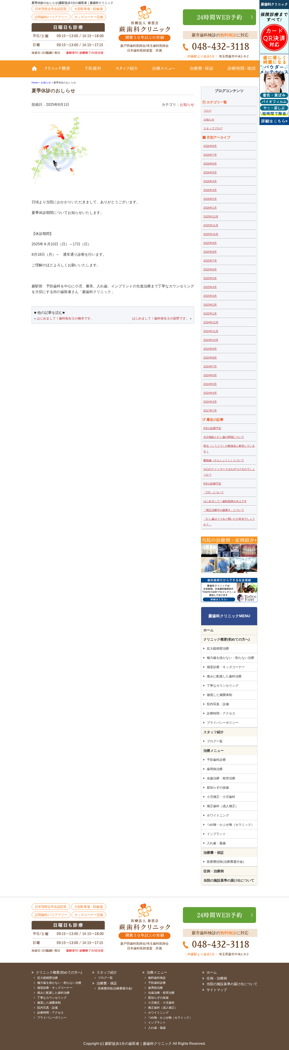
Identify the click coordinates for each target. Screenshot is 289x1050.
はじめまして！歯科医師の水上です (225, 501)
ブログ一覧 (215, 741)
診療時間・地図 (238, 71)
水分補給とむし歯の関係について (223, 437)
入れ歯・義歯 (216, 843)
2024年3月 (210, 401)
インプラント (216, 834)
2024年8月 (210, 357)
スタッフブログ (212, 128)
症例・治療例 (213, 871)
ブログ (207, 110)
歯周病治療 (215, 769)
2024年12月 (210, 322)
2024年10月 (210, 340)
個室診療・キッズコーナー (226, 667)
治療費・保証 (201, 71)
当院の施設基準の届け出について (228, 880)
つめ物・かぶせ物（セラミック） (230, 824)
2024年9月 (210, 348)
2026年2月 (210, 199)
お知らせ (187, 104)
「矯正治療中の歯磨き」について (223, 510)
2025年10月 (210, 234)
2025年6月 (210, 269)
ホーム (208, 630)
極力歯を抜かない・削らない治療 (230, 658)
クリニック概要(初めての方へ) (60, 71)
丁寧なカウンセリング (222, 685)
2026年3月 (210, 190)
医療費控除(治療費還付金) (225, 861)
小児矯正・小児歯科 (221, 797)
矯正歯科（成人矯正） (222, 806)
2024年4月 (210, 393)
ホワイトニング (218, 815)
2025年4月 (210, 287)
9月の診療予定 (212, 428)
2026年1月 (210, 207)
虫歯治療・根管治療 (221, 778)
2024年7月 (210, 366)
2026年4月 (210, 181)
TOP (36, 71)
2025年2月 (210, 304)
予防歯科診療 (216, 759)
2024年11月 (210, 331)
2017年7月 (210, 410)
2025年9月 (210, 243)
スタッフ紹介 (126, 71)
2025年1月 (210, 313)
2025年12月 (210, 216)
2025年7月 (210, 260)
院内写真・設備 (218, 704)
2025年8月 (210, 251)
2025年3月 (210, 296)
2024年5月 (210, 384)
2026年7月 (210, 154)
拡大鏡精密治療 (218, 648)
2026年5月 (210, 172)
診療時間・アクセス (221, 713)
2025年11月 (210, 225)
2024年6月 (210, 375)
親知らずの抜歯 (218, 787)
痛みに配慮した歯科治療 (224, 676)
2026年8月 (210, 146)
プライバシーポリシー (222, 722)
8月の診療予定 (212, 483)
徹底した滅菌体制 (219, 695)
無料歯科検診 (157, 977)
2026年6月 (210, 163)
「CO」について (213, 492)
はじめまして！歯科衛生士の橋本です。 (65, 318)
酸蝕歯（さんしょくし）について (223, 460)
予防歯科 (93, 71)
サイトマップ (217, 990)
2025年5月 (210, 278)
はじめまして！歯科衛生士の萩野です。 (160, 318)
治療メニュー (163, 71)
